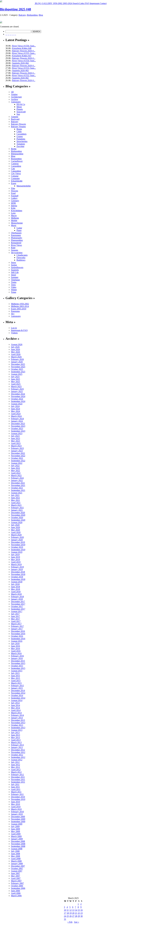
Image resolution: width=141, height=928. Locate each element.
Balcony (22, 15)
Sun (18, 114)
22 (79, 913)
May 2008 (15, 856)
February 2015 (17, 685)
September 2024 (18, 401)
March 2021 (16, 505)
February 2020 (17, 537)
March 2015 (16, 683)
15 (79, 910)
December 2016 (18, 631)
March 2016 (16, 653)
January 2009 (17, 839)
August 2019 (16, 552)
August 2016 (16, 641)
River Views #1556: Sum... (24, 46)
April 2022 (16, 473)
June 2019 (15, 557)
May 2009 (15, 831)
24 (65, 916)
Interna (14, 205)
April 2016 (16, 651)
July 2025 (15, 376)
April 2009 (16, 834)
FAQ (86, 3)
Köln (13, 208)
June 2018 (15, 587)
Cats (13, 168)
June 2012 (15, 764)
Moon (19, 107)
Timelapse (15, 280)
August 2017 (16, 611)
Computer (15, 178)
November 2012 (18, 752)
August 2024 (16, 404)
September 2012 (18, 757)
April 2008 (16, 858)
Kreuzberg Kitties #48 (21, 48)
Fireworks (21, 257)
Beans (19, 129)
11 (68, 910)
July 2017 (15, 614)
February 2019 (17, 567)
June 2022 (15, 468)
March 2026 (16, 357)
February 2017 (17, 626)
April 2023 (16, 443)
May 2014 (15, 708)
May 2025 (15, 381)
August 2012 (16, 760)
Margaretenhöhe (24, 186)
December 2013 (18, 720)
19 (70, 913)
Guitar (19, 228)
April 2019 (16, 562)
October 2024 (17, 399)
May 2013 (15, 737)
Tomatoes (21, 144)
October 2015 (17, 666)
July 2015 (15, 673)
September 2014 (18, 698)
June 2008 (15, 853)
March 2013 (16, 742)
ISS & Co (21, 104)
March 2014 (16, 713)
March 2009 (16, 836)
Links (81, 3)
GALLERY (46, 3)
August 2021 (16, 493)
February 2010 (17, 811)
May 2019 (15, 559)
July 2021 (15, 495)
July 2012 (15, 762)
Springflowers (17, 267)
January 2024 (17, 421)
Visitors (14, 333)
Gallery (14, 198)
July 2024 (15, 406)
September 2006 (18, 888)
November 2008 (18, 844)
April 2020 (16, 532)
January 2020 (17, 540)
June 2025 (15, 379)
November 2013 (18, 722)
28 (76, 916)
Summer (14, 277)
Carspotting (16, 166)
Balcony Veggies (18, 126)
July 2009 (15, 826)
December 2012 (18, 750)
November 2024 (18, 396)
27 (73, 916)
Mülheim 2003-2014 (20, 306)
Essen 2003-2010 (18, 309)
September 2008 (18, 846)
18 (68, 913)
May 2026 (15, 352)
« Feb (69, 922)
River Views (16, 245)
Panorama (15, 311)
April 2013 (16, 740)
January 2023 (17, 451)
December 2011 (18, 777)
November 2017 (18, 604)
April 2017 (16, 621)
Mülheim (15, 218)
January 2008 (17, 863)
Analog (14, 94)
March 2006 (16, 895)
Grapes (20, 136)
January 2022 (17, 480)
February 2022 (17, 478)
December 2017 (18, 601)
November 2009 (18, 819)
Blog (41, 15)
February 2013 (17, 745)
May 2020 (15, 530)
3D (12, 92)
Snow (13, 262)
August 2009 (16, 824)
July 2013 (15, 732)
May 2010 (15, 804)
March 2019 (16, 564)
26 (70, 916)
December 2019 (18, 542)
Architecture (16, 97)
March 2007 (16, 881)
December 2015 (18, 661)
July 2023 (15, 436)
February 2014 (17, 715)
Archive (14, 99)
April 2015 (16, 680)
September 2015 (18, 668)
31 (65, 919)
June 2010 (15, 802)
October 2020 (17, 517)
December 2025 (18, 364)
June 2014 (15, 705)
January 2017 (17, 629)
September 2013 (18, 727)
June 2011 (15, 787)
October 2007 (17, 868)
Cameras (15, 163)
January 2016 (17, 658)
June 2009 (15, 829)
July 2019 (15, 554)
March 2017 (16, 624)
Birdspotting (32, 15)
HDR (13, 203)
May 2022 (15, 470)
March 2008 (16, 861)
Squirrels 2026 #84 (20, 63)
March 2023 (16, 446)
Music (13, 225)
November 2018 (18, 574)
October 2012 (17, 755)
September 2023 (18, 431)
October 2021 (17, 488)
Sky (12, 314)
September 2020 (18, 520)
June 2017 (15, 616)
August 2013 (16, 730)
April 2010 (16, 807)
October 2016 (17, 636)
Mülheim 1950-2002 (20, 304)
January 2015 (17, 688)
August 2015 (16, 671)
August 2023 (16, 433)
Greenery (15, 201)
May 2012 (15, 767)
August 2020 (16, 522)
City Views (16, 173)
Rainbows (21, 260)
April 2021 (16, 502)
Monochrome (17, 223)
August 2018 (16, 582)
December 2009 (18, 816)
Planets (20, 109)
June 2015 (15, 676)
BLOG (37, 3)
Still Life (15, 272)
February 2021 (17, 507)
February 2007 (17, 883)
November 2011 (18, 779)
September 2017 (18, 609)
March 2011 (16, 792)
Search (75, 3)
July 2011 (15, 784)
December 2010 (18, 797)
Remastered (16, 243)
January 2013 (17, 747)
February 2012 (17, 774)
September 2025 (18, 371)
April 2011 (15, 789)
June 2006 (15, 891)
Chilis (19, 131)
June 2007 (15, 873)
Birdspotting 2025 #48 (15, 9)
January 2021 (17, 510)
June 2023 (15, 438)
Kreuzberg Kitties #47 (21, 56)
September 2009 (18, 821)
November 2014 (18, 693)
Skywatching (16, 252)
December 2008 (18, 841)
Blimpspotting (17, 154)
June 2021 (15, 498)
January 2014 (17, 718)
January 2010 (17, 814)
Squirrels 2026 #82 (20, 78)
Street (13, 275)
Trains (13, 282)
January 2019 (17, 569)
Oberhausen (16, 233)
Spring (14, 265)
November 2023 (18, 426)
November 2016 (18, 633)
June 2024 (15, 409)
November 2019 (18, 545)
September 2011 (18, 782)
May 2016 (15, 648)
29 (79, 916)
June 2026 (15, 349)
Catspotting (16, 171)
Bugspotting (16, 159)
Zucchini (20, 146)
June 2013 (15, 735)
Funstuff (14, 196)
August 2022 (16, 463)
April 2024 (16, 414)
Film (13, 188)
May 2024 (15, 411)
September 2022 (18, 460)
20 (73, 913)
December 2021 (18, 483)
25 (68, 916)
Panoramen (16, 235)
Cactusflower (17, 161)
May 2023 (15, 441)
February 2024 (17, 418)
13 (73, 910)
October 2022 (17, 458)
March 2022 (16, 475)
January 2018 (17, 599)
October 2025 (17, 369)
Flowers (14, 191)
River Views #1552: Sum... (24, 75)
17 (65, 913)
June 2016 (15, 646)
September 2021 (18, 490)
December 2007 (18, 866)
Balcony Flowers (18, 124)
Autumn (14, 116)
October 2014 (17, 695)
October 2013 (17, 725)
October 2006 (17, 886)
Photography (16, 238)
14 (76, 910)
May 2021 (15, 500)
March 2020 (16, 535)
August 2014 (16, 700)
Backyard (15, 119)
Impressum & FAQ (19, 330)
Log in (14, 328)
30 (81, 916)
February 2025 (17, 389)
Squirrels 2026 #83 (20, 70)
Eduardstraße (16, 181)
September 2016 (18, 638)
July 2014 (15, 703)
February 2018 (17, 596)
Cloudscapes (22, 255)
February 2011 (17, 794)
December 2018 (18, 572)
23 (81, 913)
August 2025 (16, 374)
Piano (19, 230)
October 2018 (17, 577)
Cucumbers (21, 134)
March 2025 (16, 386)
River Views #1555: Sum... (24, 53)
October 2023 (17, 428)
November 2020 (18, 515)
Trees (13, 285)
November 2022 (18, 456)
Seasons (14, 250)
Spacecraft (21, 112)
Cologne (14, 176)
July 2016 (15, 643)
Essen (13, 183)
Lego (13, 213)
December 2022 (18, 453)
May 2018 (15, 589)
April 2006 (16, 893)
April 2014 (16, 710)
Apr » (76, 922)
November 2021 (18, 485)
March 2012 (16, 772)
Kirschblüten (16, 210)
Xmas (13, 292)
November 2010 (18, 799)
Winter (14, 290)
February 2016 (17, 656)
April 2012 (16, 769)
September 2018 (18, 579)
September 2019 (18, 549)
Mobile (14, 220)
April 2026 (16, 354)
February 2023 (17, 448)
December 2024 (18, 394)
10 (65, 910)
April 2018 (16, 591)
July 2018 (15, 584)
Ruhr (13, 247)
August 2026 (16, 344)
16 (81, 910)
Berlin (13, 149)
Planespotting (17, 240)
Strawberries (22, 141)
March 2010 (16, 809)
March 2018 (16, 594)
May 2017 (15, 619)
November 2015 (18, 663)
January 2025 (17, 391)
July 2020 (15, 525)
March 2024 (16, 416)
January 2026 (17, 362)
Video (13, 287)
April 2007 (16, 878)
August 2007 (16, 871)
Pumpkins (21, 139)
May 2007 (15, 876)
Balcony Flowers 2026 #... (23, 51)
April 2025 (16, 384)
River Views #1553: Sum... (24, 68)
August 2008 (16, 849)
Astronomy (16, 102)
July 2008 (15, 851)
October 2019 (17, 547)
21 (76, 913)
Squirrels (15, 270)
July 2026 (15, 347)
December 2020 (18, 512)
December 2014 (18, 690)
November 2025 (18, 367)
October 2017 (17, 606)
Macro (14, 215)
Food (13, 193)
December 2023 (18, 423)
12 (70, 910)
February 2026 (17, 359)
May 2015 (15, 678)
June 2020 (15, 527)
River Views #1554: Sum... (24, 60)
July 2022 (15, 465)
